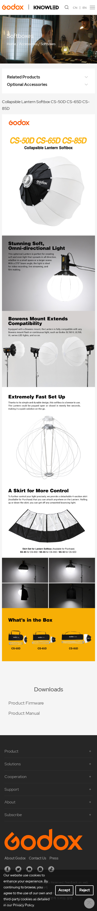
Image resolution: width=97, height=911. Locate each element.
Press (53, 858)
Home (11, 44)
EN (85, 7)
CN (75, 7)
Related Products (23, 77)
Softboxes (48, 44)
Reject (84, 890)
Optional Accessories (27, 84)
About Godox (15, 858)
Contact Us (37, 858)
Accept (64, 890)
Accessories (28, 44)
